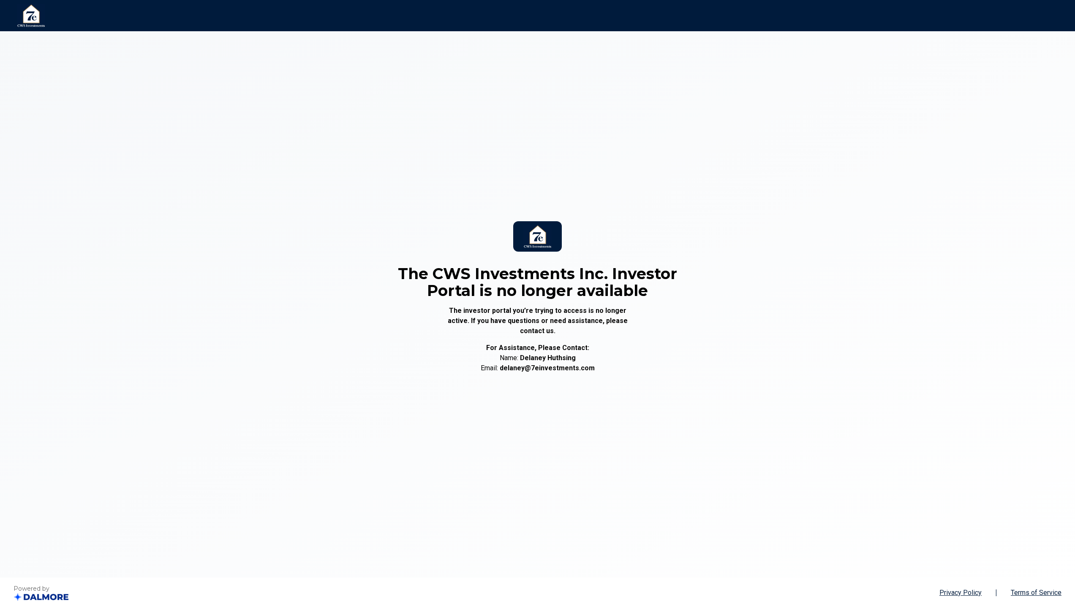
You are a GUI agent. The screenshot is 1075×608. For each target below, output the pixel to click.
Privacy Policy (960, 593)
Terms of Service (1036, 593)
